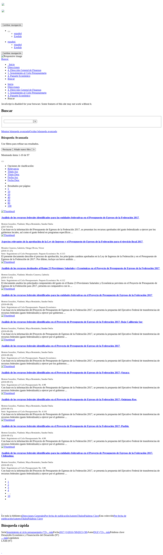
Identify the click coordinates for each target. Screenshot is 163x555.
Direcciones (14, 87)
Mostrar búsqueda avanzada (15, 131)
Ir (35, 121)
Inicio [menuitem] (11, 64)
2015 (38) (83, 532)
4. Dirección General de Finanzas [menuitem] (24, 70)
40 (9, 197)
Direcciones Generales (33, 515)
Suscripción (8, 18)
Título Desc (13, 174)
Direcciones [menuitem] (14, 67)
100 (9, 206)
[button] (9, 31)
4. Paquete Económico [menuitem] (19, 76)
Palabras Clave (91, 515)
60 (9, 200)
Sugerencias (87, 510)
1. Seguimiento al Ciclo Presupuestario (27, 92)
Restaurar (7, 149)
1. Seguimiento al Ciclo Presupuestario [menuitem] (27, 73)
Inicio (10, 84)
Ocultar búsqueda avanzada (43, 131)
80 (9, 203)
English (18, 36)
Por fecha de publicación (56, 515)
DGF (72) (98, 532)
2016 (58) (73, 532)
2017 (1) (63, 532)
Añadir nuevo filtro (22, 149)
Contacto (74, 510)
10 (9, 191)
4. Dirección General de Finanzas (24, 90)
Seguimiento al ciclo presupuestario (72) (26, 532)
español (18, 33)
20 (9, 194)
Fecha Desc (13, 180)
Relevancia (13, 168)
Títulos (80, 515)
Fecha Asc (13, 177)
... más (50, 532)
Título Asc (13, 171)
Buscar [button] (5, 59)
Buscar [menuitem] (11, 78)
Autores (73, 515)
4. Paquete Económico (19, 95)
